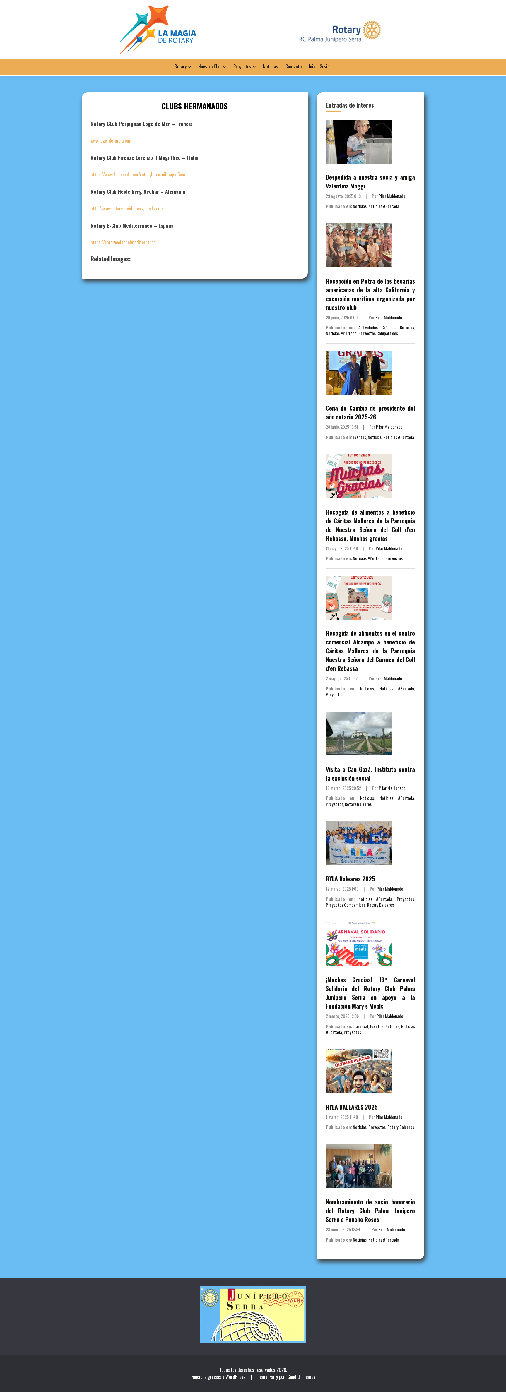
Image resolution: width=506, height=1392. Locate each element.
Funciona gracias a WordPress (219, 1376)
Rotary (181, 66)
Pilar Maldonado (392, 196)
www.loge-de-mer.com (110, 140)
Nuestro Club (209, 66)
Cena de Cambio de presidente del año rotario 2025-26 (370, 412)
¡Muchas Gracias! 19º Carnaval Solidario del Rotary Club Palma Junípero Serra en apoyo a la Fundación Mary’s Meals (370, 992)
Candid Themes (301, 1376)
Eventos (359, 437)
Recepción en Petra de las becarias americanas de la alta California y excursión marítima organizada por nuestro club (370, 294)
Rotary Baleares (358, 804)
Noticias (270, 66)
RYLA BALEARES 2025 (352, 1107)
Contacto (294, 66)
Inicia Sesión (320, 66)
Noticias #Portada (383, 206)
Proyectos (242, 66)
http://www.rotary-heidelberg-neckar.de (126, 208)
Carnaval (360, 1026)
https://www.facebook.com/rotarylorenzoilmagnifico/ (138, 174)
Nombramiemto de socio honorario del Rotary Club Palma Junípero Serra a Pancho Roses (370, 1210)
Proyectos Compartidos (378, 333)
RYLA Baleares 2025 (350, 878)
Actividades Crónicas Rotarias (386, 327)
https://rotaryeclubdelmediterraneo (122, 242)
